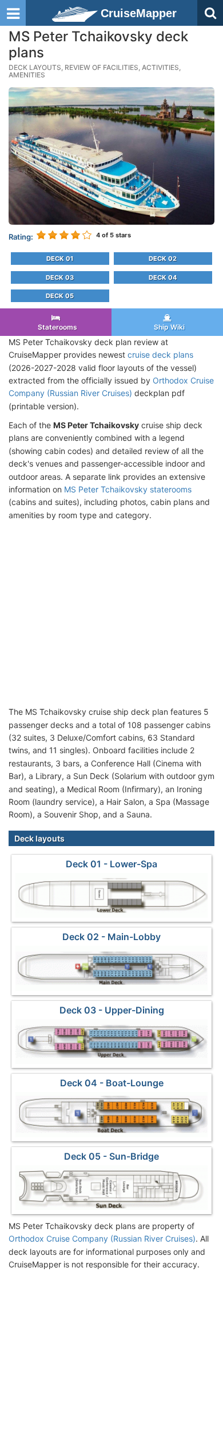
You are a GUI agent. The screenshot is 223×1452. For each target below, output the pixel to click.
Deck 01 (59, 259)
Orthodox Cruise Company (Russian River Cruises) (102, 1238)
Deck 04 (163, 277)
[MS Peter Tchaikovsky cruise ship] (111, 155)
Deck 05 (60, 296)
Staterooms (55, 327)
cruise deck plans (160, 354)
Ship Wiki (167, 327)
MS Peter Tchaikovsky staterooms (128, 489)
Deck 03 (60, 277)
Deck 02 (163, 259)
